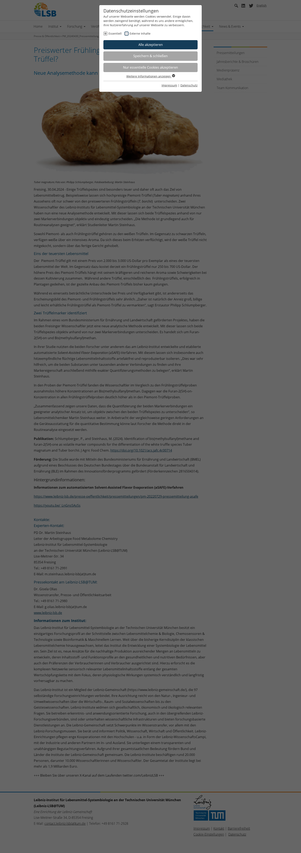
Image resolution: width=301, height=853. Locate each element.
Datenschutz (189, 85)
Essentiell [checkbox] (115, 33)
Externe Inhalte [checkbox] (140, 33)
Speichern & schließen (150, 56)
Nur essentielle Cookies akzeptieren (150, 67)
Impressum (169, 85)
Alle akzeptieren (150, 44)
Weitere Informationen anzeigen (149, 76)
